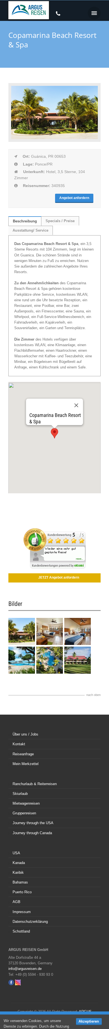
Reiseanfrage (23, 754)
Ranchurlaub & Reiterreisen (35, 784)
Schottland (21, 931)
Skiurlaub (20, 794)
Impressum (22, 912)
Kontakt (19, 744)
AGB (16, 902)
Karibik (18, 872)
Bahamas (20, 882)
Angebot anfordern (74, 198)
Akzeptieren (89, 1021)
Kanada (19, 863)
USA (16, 853)
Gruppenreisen (24, 813)
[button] (94, 13)
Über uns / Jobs (25, 734)
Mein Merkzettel (26, 764)
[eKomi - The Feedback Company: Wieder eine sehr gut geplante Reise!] (54, 568)
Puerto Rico (22, 892)
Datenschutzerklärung (30, 921)
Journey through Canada (32, 833)
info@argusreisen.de (25, 969)
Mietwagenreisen (26, 803)
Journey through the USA (33, 823)
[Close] (76, 405)
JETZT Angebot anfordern (58, 577)
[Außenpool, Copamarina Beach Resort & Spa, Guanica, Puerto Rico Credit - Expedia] (49, 672)
